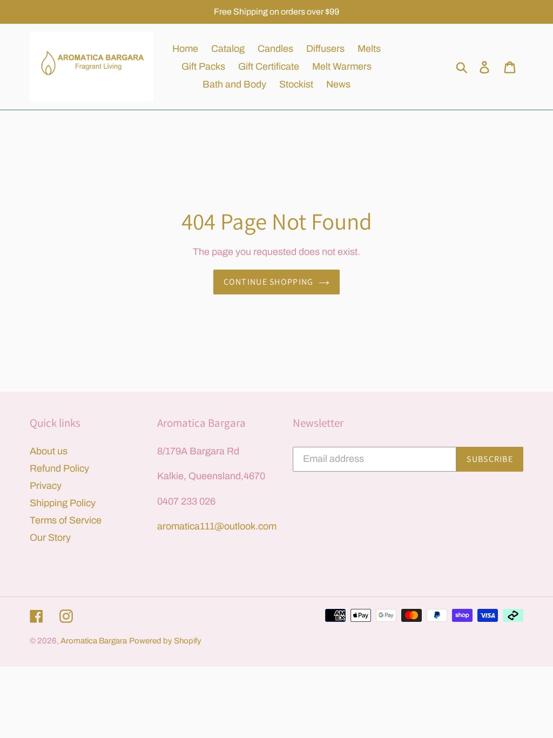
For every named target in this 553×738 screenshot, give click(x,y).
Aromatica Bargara (93, 640)
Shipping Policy (63, 503)
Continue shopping (269, 281)
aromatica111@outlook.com (216, 526)
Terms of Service (66, 520)
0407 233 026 (186, 501)
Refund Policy (59, 468)
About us (49, 451)
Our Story (50, 537)
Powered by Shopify (165, 640)
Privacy (46, 485)
